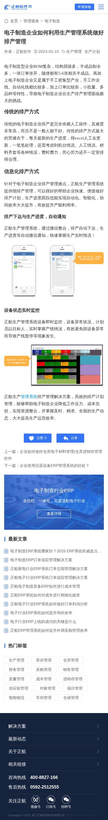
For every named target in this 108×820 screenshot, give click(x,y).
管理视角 (31, 21)
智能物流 (16, 697)
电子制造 (52, 21)
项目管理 (75, 688)
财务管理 (16, 669)
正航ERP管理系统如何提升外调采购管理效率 (49, 630)
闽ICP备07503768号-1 (80, 815)
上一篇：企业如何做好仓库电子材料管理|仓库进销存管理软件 (53, 455)
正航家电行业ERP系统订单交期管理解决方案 (49, 568)
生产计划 (92, 51)
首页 (14, 21)
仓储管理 (71, 697)
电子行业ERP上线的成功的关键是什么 (43, 621)
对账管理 (47, 688)
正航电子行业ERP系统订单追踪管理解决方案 (49, 577)
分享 (74, 438)
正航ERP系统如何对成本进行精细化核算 (45, 595)
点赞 (42, 438)
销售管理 (71, 669)
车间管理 (44, 697)
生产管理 (74, 51)
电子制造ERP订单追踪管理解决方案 (41, 560)
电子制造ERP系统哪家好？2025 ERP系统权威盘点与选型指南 (57, 551)
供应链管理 (18, 688)
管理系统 (29, 396)
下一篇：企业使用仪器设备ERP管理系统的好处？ (46, 465)
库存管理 (44, 660)
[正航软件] (18, 7)
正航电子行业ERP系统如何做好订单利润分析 (49, 604)
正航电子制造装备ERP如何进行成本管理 (45, 586)
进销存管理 (73, 679)
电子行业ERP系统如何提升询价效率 (41, 613)
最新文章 (17, 539)
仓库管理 (71, 660)
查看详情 (54, 514)
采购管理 (44, 669)
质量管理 (16, 679)
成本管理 (44, 679)
